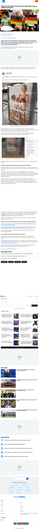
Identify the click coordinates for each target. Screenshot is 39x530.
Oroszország (10, 489)
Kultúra (21, 509)
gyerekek (24, 261)
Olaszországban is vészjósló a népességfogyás (9, 258)
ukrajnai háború (11, 487)
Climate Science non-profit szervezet (8, 240)
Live (36, 1)
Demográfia (18, 261)
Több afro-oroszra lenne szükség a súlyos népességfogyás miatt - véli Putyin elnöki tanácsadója (17, 253)
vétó (25, 492)
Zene (29, 492)
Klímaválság (4, 261)
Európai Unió (11, 492)
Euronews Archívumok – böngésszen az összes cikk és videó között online (28, 514)
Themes (2, 500)
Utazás (2, 509)
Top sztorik (4, 367)
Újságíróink (2, 513)
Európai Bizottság (28, 489)
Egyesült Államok (19, 489)
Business (2, 504)
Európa (2, 502)
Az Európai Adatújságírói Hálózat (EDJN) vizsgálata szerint (12, 226)
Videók (2, 511)
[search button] (27, 479)
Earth (21, 504)
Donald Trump (27, 487)
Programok (22, 511)
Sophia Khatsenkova (5, 34)
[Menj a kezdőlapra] (3, 1)
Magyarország (18, 492)
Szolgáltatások (3, 517)
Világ (21, 502)
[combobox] (19, 479)
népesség (11, 261)
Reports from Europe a (27, 181)
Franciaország (19, 487)
